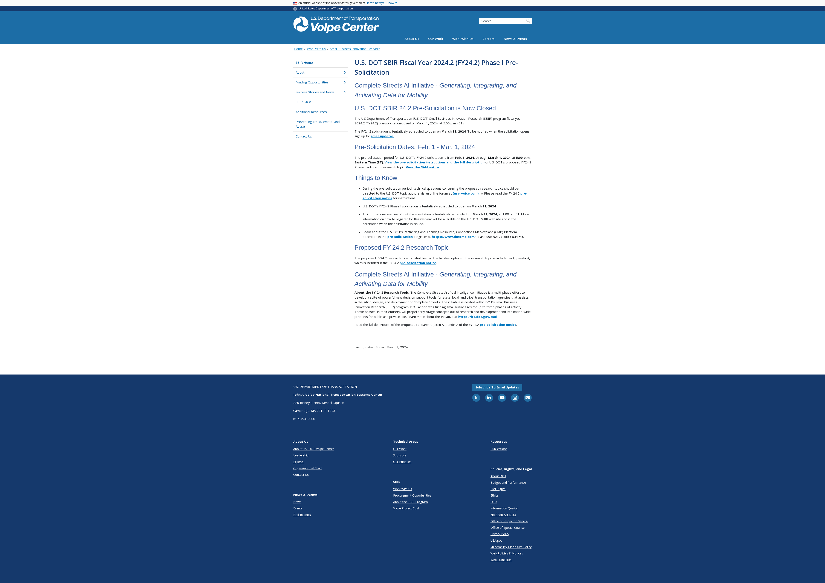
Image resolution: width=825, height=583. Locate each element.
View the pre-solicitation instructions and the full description (434, 162)
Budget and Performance (508, 482)
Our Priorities (402, 462)
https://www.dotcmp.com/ (454, 236)
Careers (489, 39)
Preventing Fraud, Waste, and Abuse (318, 124)
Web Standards (501, 560)
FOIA (493, 502)
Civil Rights (498, 489)
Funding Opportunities (312, 82)
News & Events (515, 39)
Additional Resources (311, 112)
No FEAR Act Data (503, 515)
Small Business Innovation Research (355, 49)
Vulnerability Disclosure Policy (511, 547)
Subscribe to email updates (497, 387)
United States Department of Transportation (326, 8)
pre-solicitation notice (418, 263)
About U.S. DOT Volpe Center (313, 449)
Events (297, 508)
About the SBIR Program (410, 502)
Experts (298, 462)
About (300, 72)
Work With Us (463, 39)
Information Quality (504, 508)
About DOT (498, 476)
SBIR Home (304, 62)
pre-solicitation (400, 236)
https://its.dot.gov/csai (477, 316)
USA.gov (496, 540)
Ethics (494, 495)
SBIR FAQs (304, 102)
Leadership (301, 455)
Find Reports (302, 515)
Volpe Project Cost (406, 508)
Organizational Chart (307, 468)
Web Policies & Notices (506, 553)
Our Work (435, 39)
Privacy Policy (499, 534)
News (297, 502)
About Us (412, 39)
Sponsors (399, 455)
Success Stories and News (315, 92)
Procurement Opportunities (412, 495)
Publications (498, 449)
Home (298, 49)
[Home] (336, 24)
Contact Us (304, 136)
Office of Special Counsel (507, 528)
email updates (382, 136)
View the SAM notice (422, 167)
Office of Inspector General (509, 521)
